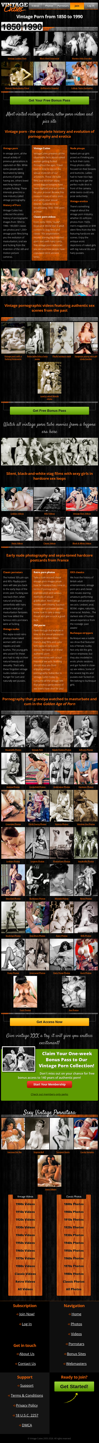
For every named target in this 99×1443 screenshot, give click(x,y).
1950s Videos (25, 1243)
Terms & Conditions (27, 1395)
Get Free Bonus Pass (49, 411)
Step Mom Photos (37, 935)
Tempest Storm (63, 1152)
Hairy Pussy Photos (61, 973)
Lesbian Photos (13, 861)
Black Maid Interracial (49, 58)
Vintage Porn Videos (82, 513)
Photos (49, 5)
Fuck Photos (25, 1010)
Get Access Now (49, 1022)
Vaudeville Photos (86, 861)
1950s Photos (74, 1250)
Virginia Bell (39, 1152)
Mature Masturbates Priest (17, 88)
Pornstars (63, 5)
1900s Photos (74, 1212)
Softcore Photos (86, 749)
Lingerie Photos (37, 861)
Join (77, 5)
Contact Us (27, 1363)
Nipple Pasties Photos (61, 749)
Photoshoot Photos (61, 861)
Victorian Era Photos (86, 824)
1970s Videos (25, 1258)
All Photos (73, 1289)
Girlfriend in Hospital (49, 88)
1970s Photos (74, 1266)
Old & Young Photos (37, 824)
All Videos (25, 1289)
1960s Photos (74, 1258)
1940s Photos (74, 1243)
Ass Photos (74, 1010)
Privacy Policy (27, 1405)
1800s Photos (74, 1204)
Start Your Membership (49, 1084)
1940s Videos (25, 1235)
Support (27, 1385)
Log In (90, 5)
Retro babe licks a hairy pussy (37, 357)
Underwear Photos (61, 787)
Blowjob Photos (61, 898)
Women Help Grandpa (82, 58)
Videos (49, 513)
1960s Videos (25, 1250)
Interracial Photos (37, 973)
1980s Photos (74, 1274)
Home (76, 1314)
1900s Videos (25, 1204)
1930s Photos (74, 1235)
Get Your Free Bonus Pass (49, 100)
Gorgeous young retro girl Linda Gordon (86, 357)
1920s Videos (25, 1219)
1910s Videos (25, 1212)
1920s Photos (74, 1227)
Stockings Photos (13, 935)
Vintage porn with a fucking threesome (13, 357)
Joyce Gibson (50, 1189)
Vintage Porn (37, 749)
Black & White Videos (82, 543)
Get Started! (74, 1386)
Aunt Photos (85, 973)
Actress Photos (13, 787)
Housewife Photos (13, 749)
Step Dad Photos (13, 898)
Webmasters (76, 1363)
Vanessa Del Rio (14, 1152)
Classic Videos (49, 543)
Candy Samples (87, 1152)
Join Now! (27, 1314)
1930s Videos (25, 1227)
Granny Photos (61, 824)
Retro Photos (86, 898)
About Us (26, 1353)
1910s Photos (74, 1219)
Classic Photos (74, 1281)
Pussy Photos (13, 973)
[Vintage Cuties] (14, 11)
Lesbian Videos (17, 513)
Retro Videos (17, 543)
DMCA (27, 1425)
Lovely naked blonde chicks (49, 397)
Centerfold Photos (37, 787)
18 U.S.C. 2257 (26, 1415)
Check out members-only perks (49, 1094)
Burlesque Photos (37, 898)
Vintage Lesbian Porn (17, 58)
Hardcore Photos (86, 787)
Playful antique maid (61, 356)
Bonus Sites (76, 1353)
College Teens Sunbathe (82, 88)
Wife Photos (86, 935)
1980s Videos (25, 1266)
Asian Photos (61, 935)
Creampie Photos (13, 824)
